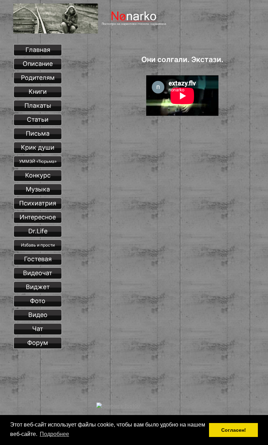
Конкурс (38, 175)
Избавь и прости (38, 245)
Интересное (38, 217)
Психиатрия (37, 203)
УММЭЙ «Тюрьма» (38, 161)
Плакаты (37, 105)
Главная (37, 49)
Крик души (37, 147)
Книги (38, 91)
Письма (38, 133)
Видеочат (37, 273)
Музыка (38, 189)
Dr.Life (37, 231)
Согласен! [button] (233, 430)
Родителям (38, 77)
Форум (37, 342)
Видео (37, 314)
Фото (37, 300)
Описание (38, 63)
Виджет (38, 287)
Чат (37, 328)
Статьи (38, 119)
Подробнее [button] (54, 434)
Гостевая (38, 259)
